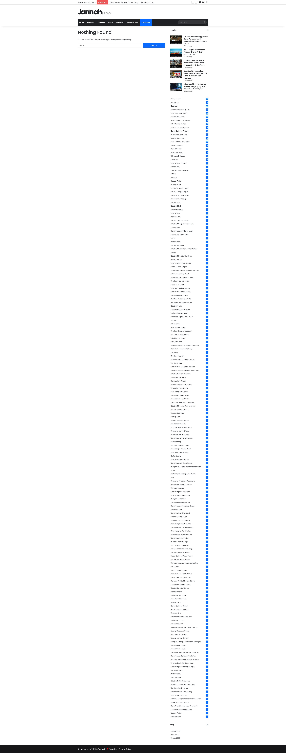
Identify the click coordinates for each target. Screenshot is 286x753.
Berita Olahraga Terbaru (179, 131)
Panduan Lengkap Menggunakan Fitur (184, 563)
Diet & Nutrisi (176, 99)
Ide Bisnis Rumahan (178, 424)
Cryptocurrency (177, 145)
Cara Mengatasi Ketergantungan (183, 667)
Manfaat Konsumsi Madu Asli (181, 331)
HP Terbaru (175, 567)
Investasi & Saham (178, 117)
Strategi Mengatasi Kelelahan (181, 256)
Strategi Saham (176, 592)
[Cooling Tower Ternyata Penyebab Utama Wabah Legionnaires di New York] (176, 63)
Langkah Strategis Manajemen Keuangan (186, 642)
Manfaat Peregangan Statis (181, 299)
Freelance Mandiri (177, 356)
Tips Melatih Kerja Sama (179, 452)
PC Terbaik (175, 324)
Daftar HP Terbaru (177, 620)
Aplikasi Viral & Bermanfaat (180, 120)
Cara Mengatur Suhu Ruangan (182, 231)
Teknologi (101, 22)
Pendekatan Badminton (179, 409)
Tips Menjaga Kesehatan (180, 459)
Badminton (175, 102)
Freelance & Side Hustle (179, 188)
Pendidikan (146, 22)
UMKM (173, 174)
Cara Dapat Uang (177, 284)
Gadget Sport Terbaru (179, 570)
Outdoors (174, 159)
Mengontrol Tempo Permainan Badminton (186, 467)
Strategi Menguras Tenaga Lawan (183, 406)
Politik (173, 470)
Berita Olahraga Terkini (179, 606)
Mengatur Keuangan (178, 499)
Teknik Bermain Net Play (180, 388)
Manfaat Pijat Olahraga (179, 542)
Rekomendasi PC (177, 624)
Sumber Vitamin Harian (179, 688)
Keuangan (91, 22)
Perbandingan (176, 717)
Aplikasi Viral (175, 217)
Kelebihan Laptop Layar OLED (182, 317)
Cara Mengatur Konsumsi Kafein (182, 506)
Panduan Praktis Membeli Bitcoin (183, 581)
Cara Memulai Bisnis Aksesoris (182, 438)
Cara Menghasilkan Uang (180, 395)
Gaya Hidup (175, 227)
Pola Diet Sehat (176, 342)
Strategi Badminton (178, 413)
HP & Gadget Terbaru (178, 124)
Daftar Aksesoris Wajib (179, 313)
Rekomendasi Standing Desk (181, 617)
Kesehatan (120, 22)
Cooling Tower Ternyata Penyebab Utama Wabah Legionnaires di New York (194, 62)
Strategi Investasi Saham (180, 588)
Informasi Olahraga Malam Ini (181, 427)
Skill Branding (176, 442)
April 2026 (175, 734)
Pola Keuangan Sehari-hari (180, 495)
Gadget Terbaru (176, 181)
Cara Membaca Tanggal (179, 295)
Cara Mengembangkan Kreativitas (183, 656)
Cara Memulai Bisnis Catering (181, 349)
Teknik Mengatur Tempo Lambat (182, 359)
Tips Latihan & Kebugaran (180, 142)
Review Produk (133, 22)
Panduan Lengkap (177, 488)
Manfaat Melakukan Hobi (180, 281)
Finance (174, 177)
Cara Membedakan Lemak (180, 502)
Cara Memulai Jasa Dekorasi (181, 574)
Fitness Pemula (176, 259)
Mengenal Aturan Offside (180, 431)
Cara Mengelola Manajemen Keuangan (185, 652)
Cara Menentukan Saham (180, 538)
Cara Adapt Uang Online (179, 234)
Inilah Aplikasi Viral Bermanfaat (182, 663)
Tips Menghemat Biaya (179, 392)
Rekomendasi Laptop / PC (180, 109)
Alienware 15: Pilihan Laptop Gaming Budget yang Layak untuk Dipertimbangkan (195, 86)
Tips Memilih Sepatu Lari (180, 399)
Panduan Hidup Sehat (179, 517)
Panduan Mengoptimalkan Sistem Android (186, 699)
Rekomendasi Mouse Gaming (181, 692)
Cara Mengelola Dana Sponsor (182, 463)
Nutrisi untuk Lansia (178, 338)
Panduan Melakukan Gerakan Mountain (185, 659)
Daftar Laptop (176, 456)
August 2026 (175, 731)
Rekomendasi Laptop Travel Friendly (184, 627)
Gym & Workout (176, 149)
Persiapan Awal (176, 363)
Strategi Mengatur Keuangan (181, 484)
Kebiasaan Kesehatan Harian (181, 302)
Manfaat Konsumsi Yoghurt (180, 520)
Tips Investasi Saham (179, 599)
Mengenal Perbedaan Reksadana (183, 481)
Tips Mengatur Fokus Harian (181, 449)
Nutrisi (173, 252)
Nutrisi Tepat (175, 242)
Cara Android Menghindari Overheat (184, 706)
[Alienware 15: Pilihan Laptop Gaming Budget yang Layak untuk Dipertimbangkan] (176, 87)
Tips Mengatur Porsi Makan (181, 531)
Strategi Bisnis (176, 206)
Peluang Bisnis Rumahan (180, 420)
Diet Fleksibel (176, 677)
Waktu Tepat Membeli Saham (181, 534)
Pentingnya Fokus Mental (180, 334)
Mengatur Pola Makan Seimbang (183, 684)
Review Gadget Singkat (179, 192)
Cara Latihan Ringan (178, 381)
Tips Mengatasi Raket (179, 695)
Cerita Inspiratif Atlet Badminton (182, 402)
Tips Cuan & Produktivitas (180, 288)
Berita (81, 22)
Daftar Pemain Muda (178, 377)
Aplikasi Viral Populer (178, 327)
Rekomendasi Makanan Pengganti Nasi (185, 345)
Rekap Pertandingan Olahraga (182, 549)
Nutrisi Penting (176, 509)
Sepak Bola (175, 167)
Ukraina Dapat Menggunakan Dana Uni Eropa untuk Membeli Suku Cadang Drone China (196, 40)
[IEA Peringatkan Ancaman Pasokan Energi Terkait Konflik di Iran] (176, 53)
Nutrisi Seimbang (177, 209)
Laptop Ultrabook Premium (180, 631)
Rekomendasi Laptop (178, 199)
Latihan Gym (175, 202)
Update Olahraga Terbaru (180, 220)
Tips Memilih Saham (178, 649)
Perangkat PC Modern (179, 634)
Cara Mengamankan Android (181, 709)
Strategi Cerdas (176, 306)
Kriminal (174, 320)
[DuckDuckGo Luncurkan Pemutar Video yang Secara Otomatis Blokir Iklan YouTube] (176, 74)
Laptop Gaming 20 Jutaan (180, 559)
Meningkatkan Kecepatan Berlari (182, 277)
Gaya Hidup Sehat (177, 138)
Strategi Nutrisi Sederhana (180, 681)
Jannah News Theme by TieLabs (120, 749)
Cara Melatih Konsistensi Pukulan (183, 367)
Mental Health (176, 184)
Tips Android (175, 213)
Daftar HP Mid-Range (179, 595)
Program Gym (176, 613)
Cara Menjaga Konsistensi (180, 513)
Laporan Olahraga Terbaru (180, 552)
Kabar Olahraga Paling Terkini (181, 556)
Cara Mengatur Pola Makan (181, 524)
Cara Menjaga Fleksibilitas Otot (182, 527)
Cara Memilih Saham (178, 645)
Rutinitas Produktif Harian (180, 445)
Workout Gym (176, 602)
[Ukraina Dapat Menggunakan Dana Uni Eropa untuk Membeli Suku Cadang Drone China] (176, 39)
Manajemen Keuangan (179, 134)
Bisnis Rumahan (177, 152)
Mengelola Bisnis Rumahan (180, 434)
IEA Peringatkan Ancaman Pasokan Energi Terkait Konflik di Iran (194, 52)
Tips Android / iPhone (178, 163)
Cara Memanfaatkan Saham (181, 584)
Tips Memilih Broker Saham (181, 263)
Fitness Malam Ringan (179, 267)
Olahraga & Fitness (178, 156)
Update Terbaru (176, 713)
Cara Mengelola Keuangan (180, 492)
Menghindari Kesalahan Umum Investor (185, 270)
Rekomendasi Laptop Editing (181, 384)
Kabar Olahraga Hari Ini (179, 609)
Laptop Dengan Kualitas (179, 638)
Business (174, 106)
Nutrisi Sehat (175, 674)
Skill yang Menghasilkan (179, 170)
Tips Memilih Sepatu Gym (180, 545)
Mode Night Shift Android (180, 702)
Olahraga (174, 352)
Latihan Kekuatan (177, 245)
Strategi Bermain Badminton (181, 374)
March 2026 (175, 738)
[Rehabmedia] (94, 12)
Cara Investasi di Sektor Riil (181, 577)
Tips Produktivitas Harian (180, 127)
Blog (172, 477)
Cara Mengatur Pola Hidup (180, 309)
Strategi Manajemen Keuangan (182, 224)
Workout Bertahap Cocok (180, 274)
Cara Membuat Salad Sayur (181, 292)
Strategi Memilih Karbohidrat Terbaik (184, 249)
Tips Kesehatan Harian (179, 113)
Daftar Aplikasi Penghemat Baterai (183, 474)
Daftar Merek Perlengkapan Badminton (185, 370)
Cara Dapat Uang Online (180, 195)
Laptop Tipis (175, 417)
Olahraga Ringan (177, 670)
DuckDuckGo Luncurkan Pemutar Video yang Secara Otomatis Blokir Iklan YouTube (195, 74)
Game (110, 22)
